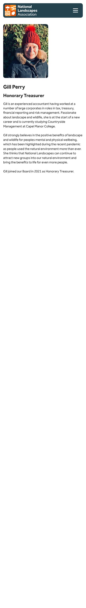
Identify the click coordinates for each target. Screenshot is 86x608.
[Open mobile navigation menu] (77, 10)
